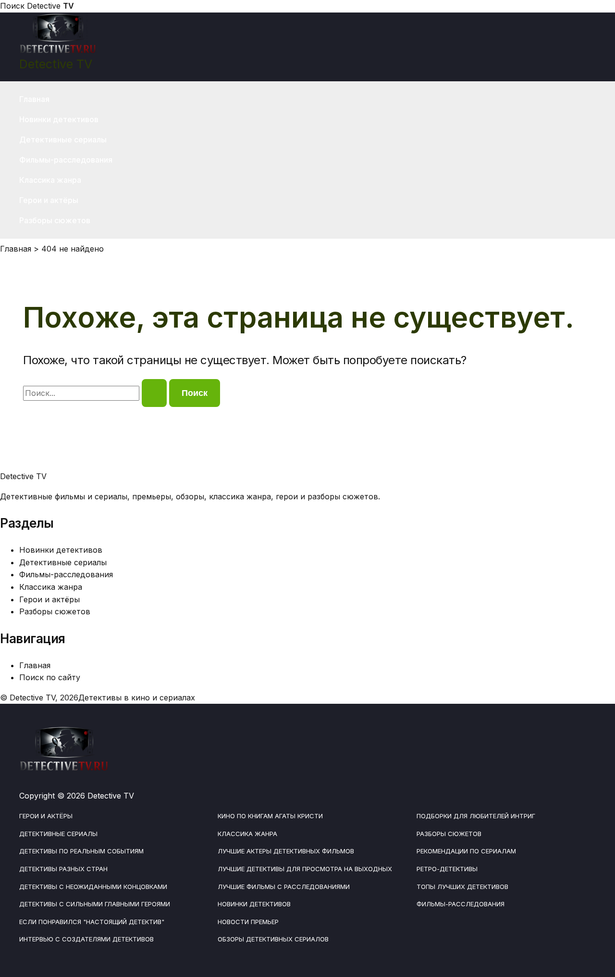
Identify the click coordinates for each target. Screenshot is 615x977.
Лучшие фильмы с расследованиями (284, 886)
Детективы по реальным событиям (81, 851)
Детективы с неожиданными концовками (93, 886)
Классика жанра (50, 180)
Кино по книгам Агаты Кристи (270, 816)
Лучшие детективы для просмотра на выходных (305, 869)
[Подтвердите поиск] (154, 393)
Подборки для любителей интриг (476, 816)
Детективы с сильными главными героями (94, 904)
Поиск (12, 6)
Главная (34, 99)
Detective (50, 6)
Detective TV (55, 64)
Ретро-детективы (447, 869)
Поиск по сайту (49, 677)
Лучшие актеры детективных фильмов (286, 851)
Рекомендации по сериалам (466, 851)
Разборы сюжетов (54, 220)
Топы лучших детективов (462, 886)
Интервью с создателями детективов (86, 939)
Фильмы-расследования (65, 160)
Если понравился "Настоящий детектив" (91, 922)
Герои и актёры (48, 200)
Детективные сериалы (63, 139)
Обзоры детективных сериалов (273, 939)
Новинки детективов (58, 119)
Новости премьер (248, 922)
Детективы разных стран (63, 869)
